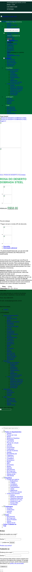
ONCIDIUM (10, 66)
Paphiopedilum (14, 77)
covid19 (5, 309)
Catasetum (10, 339)
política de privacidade (17, 563)
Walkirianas (13, 80)
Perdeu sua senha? (6, 545)
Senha (2, 539)
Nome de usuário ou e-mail (8, 534)
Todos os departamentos (14, 22)
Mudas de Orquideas (13, 28)
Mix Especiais (11, 61)
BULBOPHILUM (12, 337)
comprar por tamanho (13, 84)
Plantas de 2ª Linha (16, 90)
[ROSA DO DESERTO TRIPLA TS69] (7, 194)
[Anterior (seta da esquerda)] (0, 571)
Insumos (9, 101)
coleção (9, 34)
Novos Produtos (12, 62)
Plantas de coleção (12, 33)
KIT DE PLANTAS (12, 41)
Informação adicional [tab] (10, 248)
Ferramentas (11, 37)
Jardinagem (9, 97)
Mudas (9, 26)
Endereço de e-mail (6, 552)
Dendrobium (10, 50)
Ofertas (9, 112)
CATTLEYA (10, 325)
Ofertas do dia (11, 64)
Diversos (9, 36)
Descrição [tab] (6, 246)
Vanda (12, 79)
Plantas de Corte (12, 25)
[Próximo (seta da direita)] (2, 571)
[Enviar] (4, 430)
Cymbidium (13, 74)
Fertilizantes (10, 39)
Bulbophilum (14, 71)
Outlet (7, 105)
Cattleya (12, 73)
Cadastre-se (4, 566)
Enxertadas (10, 55)
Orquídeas (9, 68)
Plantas (9, 103)
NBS (8, 53)
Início (1, 175)
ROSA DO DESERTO (11, 175)
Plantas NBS (14, 93)
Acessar (12, 542)
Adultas (9, 23)
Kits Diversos (11, 59)
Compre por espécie (13, 69)
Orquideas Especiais (16, 88)
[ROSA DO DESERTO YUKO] (7, 203)
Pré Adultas (13, 94)
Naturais (9, 58)
